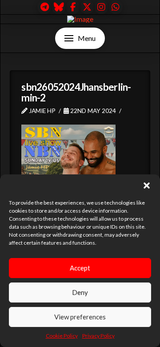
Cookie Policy (62, 335)
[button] (146, 185)
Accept (80, 268)
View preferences (80, 317)
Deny (80, 292)
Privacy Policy (98, 335)
